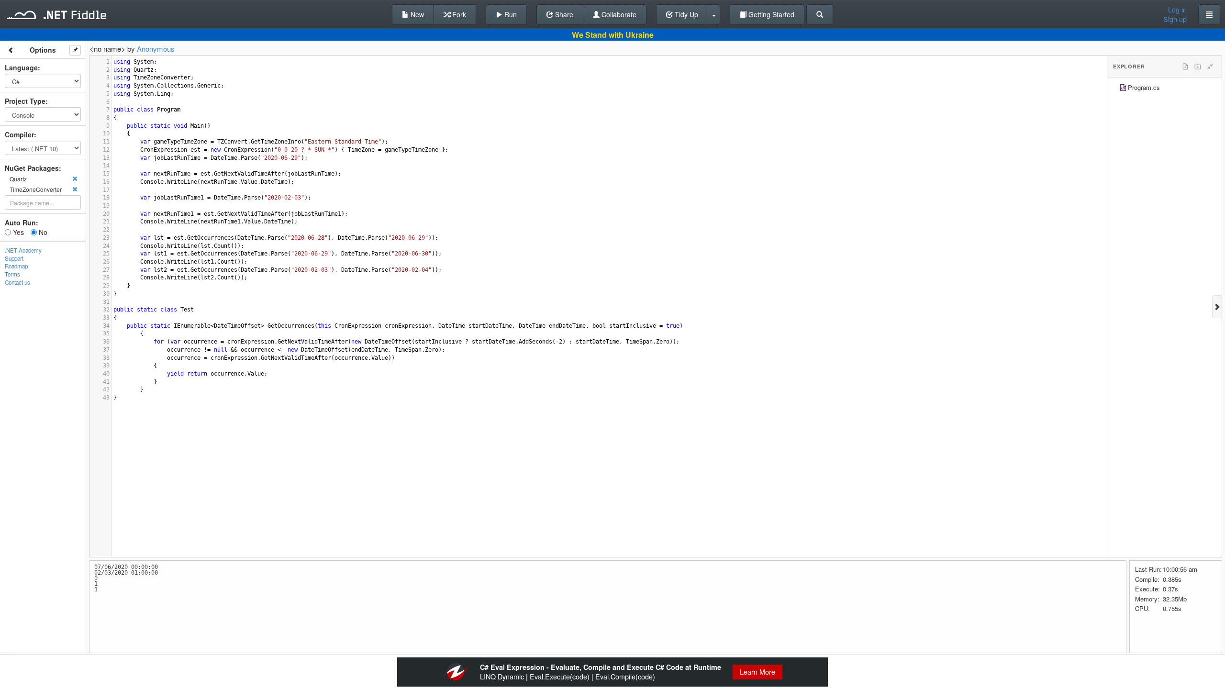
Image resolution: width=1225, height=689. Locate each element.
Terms (12, 274)
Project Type (25, 101)
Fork (458, 14)
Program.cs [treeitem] (1144, 87)
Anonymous (156, 49)
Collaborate (618, 14)
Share (563, 14)
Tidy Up (685, 14)
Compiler (19, 134)
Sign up (1175, 19)
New (416, 14)
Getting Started (770, 14)
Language (21, 67)
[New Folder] (1197, 66)
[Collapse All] (1210, 66)
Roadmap (16, 266)
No (42, 232)
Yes (17, 232)
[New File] (1185, 66)
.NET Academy (23, 250)
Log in (1177, 9)
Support (14, 258)
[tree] (1164, 88)
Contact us (17, 282)
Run (509, 14)
